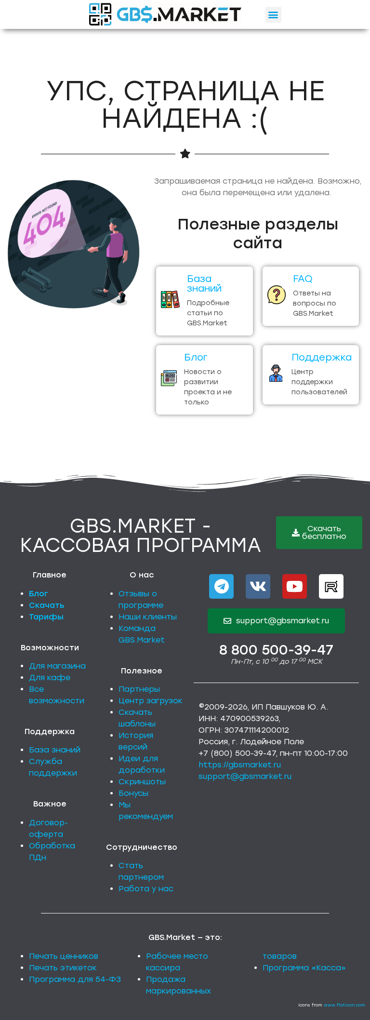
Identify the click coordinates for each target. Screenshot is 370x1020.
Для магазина (57, 666)
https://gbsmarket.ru (239, 764)
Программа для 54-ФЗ (75, 979)
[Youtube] (294, 586)
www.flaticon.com (344, 1004)
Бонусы (133, 793)
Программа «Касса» (304, 967)
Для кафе (49, 677)
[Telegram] (221, 586)
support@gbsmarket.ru (244, 776)
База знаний (54, 749)
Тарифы (46, 616)
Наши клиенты (148, 616)
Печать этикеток (63, 967)
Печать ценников (63, 956)
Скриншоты (142, 781)
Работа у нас (146, 888)
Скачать (47, 605)
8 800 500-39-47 (276, 650)
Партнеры (139, 689)
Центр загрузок (151, 700)
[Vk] (258, 586)
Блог (38, 593)
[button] (273, 15)
